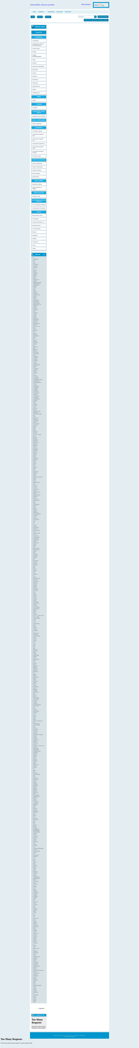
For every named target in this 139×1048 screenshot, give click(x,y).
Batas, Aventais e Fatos (37, 215)
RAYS (34, 807)
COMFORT (35, 390)
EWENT (34, 490)
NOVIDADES (60, 11)
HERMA (35, 551)
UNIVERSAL (35, 952)
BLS (34, 338)
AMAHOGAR (36, 279)
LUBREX (35, 640)
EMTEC (34, 474)
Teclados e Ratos (36, 48)
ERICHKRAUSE (36, 482)
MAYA (34, 664)
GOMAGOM (35, 538)
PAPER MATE (36, 748)
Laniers (34, 622)
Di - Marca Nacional (37, 434)
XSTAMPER (35, 995)
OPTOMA (35, 733)
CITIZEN (35, 375)
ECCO (34, 466)
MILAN (34, 678)
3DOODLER (35, 259)
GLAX (34, 531)
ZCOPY (34, 999)
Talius (34, 905)
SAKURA (35, 837)
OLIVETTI (35, 730)
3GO (34, 260)
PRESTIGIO (35, 785)
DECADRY (35, 424)
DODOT (35, 446)
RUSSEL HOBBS (36, 831)
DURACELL (35, 459)
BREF (34, 348)
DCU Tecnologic (36, 423)
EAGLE (34, 461)
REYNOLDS (35, 819)
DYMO (34, 460)
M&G (34, 645)
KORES (34, 609)
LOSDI (34, 637)
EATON (34, 463)
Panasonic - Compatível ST (38, 745)
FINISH (34, 505)
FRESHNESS (35, 512)
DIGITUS (35, 438)
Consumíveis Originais (37, 131)
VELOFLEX (35, 963)
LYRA (34, 644)
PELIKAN (35, 760)
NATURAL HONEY (37, 704)
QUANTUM (35, 803)
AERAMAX (35, 267)
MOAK (34, 685)
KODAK (35, 604)
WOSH (34, 986)
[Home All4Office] (42, 4)
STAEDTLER (35, 892)
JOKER (34, 594)
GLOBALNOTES (36, 533)
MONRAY (35, 690)
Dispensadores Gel (36, 225)
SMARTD (35, 875)
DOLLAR (35, 448)
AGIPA (34, 271)
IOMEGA (35, 588)
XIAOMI (35, 990)
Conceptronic (35, 393)
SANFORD (35, 841)
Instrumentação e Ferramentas (38, 208)
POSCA (34, 781)
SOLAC (34, 882)
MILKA (34, 679)
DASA (34, 416)
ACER (34, 263)
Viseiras (34, 248)
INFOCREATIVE (36, 578)
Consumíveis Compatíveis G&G (38, 139)
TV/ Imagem (34, 107)
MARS (34, 657)
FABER (34, 493)
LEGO (34, 625)
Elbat (34, 470)
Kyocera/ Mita (36, 616)
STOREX (35, 897)
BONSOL (35, 341)
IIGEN (34, 571)
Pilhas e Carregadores (37, 123)
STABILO (35, 890)
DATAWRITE (35, 420)
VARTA (34, 960)
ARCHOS (35, 296)
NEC (34, 707)
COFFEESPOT (36, 381)
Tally (34, 907)
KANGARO (35, 601)
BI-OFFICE (35, 330)
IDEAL (34, 568)
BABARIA (35, 318)
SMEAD (34, 879)
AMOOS (35, 286)
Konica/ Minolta (36, 607)
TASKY (34, 911)
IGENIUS (35, 570)
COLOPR (35, 385)
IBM (34, 567)
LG (34, 631)
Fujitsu (34, 516)
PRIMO (34, 790)
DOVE (34, 456)
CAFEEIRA (35, 356)
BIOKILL (35, 334)
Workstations (35, 69)
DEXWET (35, 433)
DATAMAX (35, 419)
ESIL (34, 483)
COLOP (34, 383)
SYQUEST (35, 904)
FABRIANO (35, 496)
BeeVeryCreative (36, 326)
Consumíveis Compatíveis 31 (38, 143)
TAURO (34, 912)
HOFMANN (35, 555)
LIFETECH (35, 634)
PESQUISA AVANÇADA (103, 16)
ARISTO (35, 298)
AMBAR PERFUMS (37, 282)
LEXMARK (35, 630)
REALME (35, 808)
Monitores (34, 63)
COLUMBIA (35, 387)
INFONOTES (35, 581)
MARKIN (35, 656)
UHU (34, 947)
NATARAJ (35, 703)
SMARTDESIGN (36, 877)
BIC (34, 331)
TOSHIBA (35, 930)
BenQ (34, 327)
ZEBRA (34, 1000)
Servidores (34, 76)
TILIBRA (35, 922)
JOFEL (34, 593)
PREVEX (35, 788)
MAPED (34, 653)
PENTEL (35, 762)
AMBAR (35, 281)
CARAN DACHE (36, 364)
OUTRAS (35, 737)
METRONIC (35, 671)
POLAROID (35, 778)
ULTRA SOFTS (36, 948)
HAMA (34, 545)
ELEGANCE (35, 471)
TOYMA (35, 934)
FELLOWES (35, 498)
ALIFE (34, 278)
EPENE (34, 478)
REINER (35, 810)
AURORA (35, 313)
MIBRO (34, 675)
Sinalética (34, 238)
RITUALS (35, 825)
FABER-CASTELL (36, 494)
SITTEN (34, 868)
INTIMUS (35, 586)
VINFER (35, 971)
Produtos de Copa (36, 196)
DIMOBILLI (35, 440)
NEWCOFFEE (36, 711)
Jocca (34, 592)
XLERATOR (35, 992)
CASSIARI (35, 372)
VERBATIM (35, 964)
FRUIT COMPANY (37, 514)
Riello (34, 822)
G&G (34, 520)
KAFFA (34, 600)
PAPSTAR (35, 753)
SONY (34, 885)
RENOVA (35, 812)
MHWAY (35, 674)
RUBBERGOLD (36, 829)
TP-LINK (35, 936)
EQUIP (34, 481)
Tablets (33, 59)
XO (34, 993)
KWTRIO (35, 614)
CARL (34, 367)
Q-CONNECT (36, 801)
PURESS (35, 800)
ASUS (34, 311)
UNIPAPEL (35, 951)
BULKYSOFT (36, 352)
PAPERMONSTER (37, 751)
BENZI (34, 329)
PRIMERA (35, 789)
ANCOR (35, 287)
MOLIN (34, 688)
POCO (34, 777)
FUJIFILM (35, 515)
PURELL (35, 799)
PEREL (34, 763)
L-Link (34, 619)
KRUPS (34, 611)
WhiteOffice (35, 979)
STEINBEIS (35, 896)
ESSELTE (35, 485)
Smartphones (35, 79)
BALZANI (35, 322)
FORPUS (35, 511)
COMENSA (35, 389)
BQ (34, 345)
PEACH (34, 757)
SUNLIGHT (35, 901)
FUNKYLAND (36, 519)
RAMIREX (35, 804)
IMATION (35, 574)
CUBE (34, 403)
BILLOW (35, 333)
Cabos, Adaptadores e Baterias (39, 204)
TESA (34, 919)
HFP (34, 552)
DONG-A (35, 452)
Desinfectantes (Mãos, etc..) (38, 222)
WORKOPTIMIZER (37, 985)
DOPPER (35, 453)
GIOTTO (35, 529)
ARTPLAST (35, 309)
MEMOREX (35, 666)
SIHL (34, 863)
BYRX (34, 355)
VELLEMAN (35, 962)
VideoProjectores (36, 92)
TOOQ (34, 927)
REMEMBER (35, 811)
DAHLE (34, 409)
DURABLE (35, 457)
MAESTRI (35, 649)
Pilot (34, 771)
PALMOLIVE (36, 740)
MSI (34, 693)
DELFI (34, 427)
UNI (34, 949)
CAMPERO (35, 357)
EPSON (34, 479)
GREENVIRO (36, 542)
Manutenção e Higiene (37, 184)
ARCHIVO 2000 (36, 294)
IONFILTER (35, 589)
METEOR (35, 670)
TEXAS (34, 921)
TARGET (35, 910)
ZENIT (34, 1001)
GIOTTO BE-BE (36, 530)
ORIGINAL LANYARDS (38, 734)
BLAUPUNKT (36, 335)
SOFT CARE (35, 881)
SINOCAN (35, 866)
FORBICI (35, 509)
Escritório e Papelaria (36, 170)
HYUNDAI (35, 564)
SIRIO (34, 867)
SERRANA (35, 856)
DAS (34, 415)
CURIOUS (35, 404)
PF (33, 768)
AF (33, 268)
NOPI (34, 718)
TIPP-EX (35, 923)
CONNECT (35, 394)
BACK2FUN (35, 320)
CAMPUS (35, 359)
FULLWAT (35, 518)
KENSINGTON (36, 603)
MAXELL (35, 663)
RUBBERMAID (36, 830)
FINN (34, 507)
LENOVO (35, 627)
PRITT (34, 793)
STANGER (35, 893)
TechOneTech (35, 918)
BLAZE (34, 337)
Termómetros (35, 241)
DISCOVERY (36, 442)
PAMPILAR (35, 742)
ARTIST (34, 307)
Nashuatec (35, 701)
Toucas (33, 245)
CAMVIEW (35, 360)
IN (33, 575)
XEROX (34, 989)
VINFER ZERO (36, 973)
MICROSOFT (36, 677)
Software (34, 89)
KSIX (34, 612)
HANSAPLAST (36, 548)
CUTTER (35, 405)
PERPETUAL (36, 764)
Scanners (34, 72)
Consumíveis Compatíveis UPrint (38, 147)
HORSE (34, 557)
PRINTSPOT (35, 792)
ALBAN (34, 276)
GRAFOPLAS (36, 540)
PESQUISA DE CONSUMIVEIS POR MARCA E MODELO (96, 20)
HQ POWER (35, 560)
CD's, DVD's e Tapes (36, 156)
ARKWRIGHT (36, 300)
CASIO (34, 371)
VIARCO (35, 967)
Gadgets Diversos (36, 86)
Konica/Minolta (36, 608)
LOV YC (35, 638)
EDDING (35, 467)
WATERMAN (35, 975)
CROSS (34, 401)
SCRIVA (35, 852)
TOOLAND (35, 925)
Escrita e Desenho (36, 173)
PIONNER (35, 773)
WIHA (34, 981)
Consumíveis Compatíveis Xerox (38, 135)
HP (34, 559)
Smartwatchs (35, 82)
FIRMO (34, 508)
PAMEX (34, 741)
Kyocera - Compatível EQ (38, 615)
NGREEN (35, 712)
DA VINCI (35, 408)
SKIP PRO (35, 871)
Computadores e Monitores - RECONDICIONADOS (38, 44)
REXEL (34, 815)
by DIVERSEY (36, 353)
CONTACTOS (68, 11)
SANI (34, 842)
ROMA (34, 826)
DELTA (34, 430)
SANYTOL (35, 845)
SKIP (34, 870)
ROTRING (35, 827)
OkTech (34, 727)
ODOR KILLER (36, 723)
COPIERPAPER (36, 398)
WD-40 (34, 977)
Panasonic (35, 744)
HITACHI (35, 553)
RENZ (34, 814)
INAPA (34, 577)
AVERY (34, 316)
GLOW (34, 534)
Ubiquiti (34, 945)
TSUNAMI (35, 942)
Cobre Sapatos (35, 218)
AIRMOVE (35, 272)
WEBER (34, 978)
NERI (34, 708)
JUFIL (34, 597)
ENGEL (34, 475)
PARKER (35, 755)
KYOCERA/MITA (36, 618)
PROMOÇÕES (51, 11)
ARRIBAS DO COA (37, 304)
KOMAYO (35, 605)
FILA (34, 501)
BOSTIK (35, 344)
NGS (34, 714)
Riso (34, 823)
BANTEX (35, 324)
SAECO (34, 834)
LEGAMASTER (36, 623)
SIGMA (34, 862)
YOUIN (34, 997)
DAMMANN (35, 412)
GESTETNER (36, 527)
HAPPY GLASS (36, 549)
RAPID (34, 805)
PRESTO (35, 786)
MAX (34, 662)
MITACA (35, 682)
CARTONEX (35, 368)
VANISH (35, 959)
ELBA (34, 468)
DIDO (34, 435)
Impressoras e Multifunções (38, 66)
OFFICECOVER (36, 725)
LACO (34, 620)
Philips (34, 770)
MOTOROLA (36, 692)
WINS (34, 982)
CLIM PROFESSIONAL (38, 379)
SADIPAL (35, 833)
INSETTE (35, 585)
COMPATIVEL (36, 392)
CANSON (35, 363)
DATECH (35, 422)
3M (34, 261)
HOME (34, 11)
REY (34, 816)
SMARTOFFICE (36, 878)
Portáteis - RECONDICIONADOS (36, 56)
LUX (34, 642)
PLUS (34, 775)
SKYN (34, 874)
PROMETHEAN (36, 796)
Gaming (34, 100)
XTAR (34, 996)
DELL (34, 429)
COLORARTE (36, 386)
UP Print (35, 953)
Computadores (35, 40)
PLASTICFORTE (36, 774)
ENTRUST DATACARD (37, 477)
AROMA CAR (36, 301)
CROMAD (35, 400)
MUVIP (34, 696)
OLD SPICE (35, 729)
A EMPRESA (41, 11)
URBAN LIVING (36, 956)
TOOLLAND (35, 926)
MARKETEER (36, 655)
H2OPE (34, 544)
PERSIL (34, 766)
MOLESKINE (36, 686)
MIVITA (34, 683)
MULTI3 (35, 694)
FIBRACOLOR (36, 500)
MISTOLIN (35, 681)
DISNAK (35, 444)
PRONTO (35, 797)
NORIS (34, 719)
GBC (34, 522)
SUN (34, 900)
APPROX (35, 292)
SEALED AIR (35, 855)
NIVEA (34, 715)
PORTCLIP (35, 779)
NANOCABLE (36, 697)
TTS (34, 944)
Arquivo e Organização (37, 163)
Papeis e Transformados (37, 166)
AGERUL (35, 270)
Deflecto (34, 426)
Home (33, 16)
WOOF (34, 984)
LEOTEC (35, 629)
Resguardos (35, 235)
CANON (35, 361)
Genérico (35, 526)
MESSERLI (48, 16)
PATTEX (35, 756)
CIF (34, 374)
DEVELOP (35, 431)
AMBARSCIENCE (36, 283)
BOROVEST (35, 342)
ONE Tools (35, 731)
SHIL (34, 860)
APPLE (34, 290)
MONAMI (35, 689)
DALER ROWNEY (37, 411)
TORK (34, 929)
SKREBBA (35, 873)
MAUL (34, 660)
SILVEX (34, 864)
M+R (34, 646)
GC (34, 523)
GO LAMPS (35, 535)
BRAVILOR (35, 346)
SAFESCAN (35, 836)
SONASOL (35, 884)
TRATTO (35, 937)
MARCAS (40, 16)
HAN (34, 546)
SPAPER (35, 886)
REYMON (35, 818)
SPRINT (34, 889)
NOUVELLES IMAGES (37, 720)
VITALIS (35, 974)
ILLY (34, 572)
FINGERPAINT (36, 504)
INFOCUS (35, 579)
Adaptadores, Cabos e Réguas (38, 116)
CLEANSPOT (36, 378)
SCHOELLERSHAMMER (38, 848)
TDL (34, 916)
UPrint (34, 955)
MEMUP (35, 667)
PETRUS (35, 767)
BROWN (35, 350)
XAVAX (34, 988)
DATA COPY (35, 418)
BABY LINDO (36, 319)
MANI (34, 652)
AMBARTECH (36, 285)
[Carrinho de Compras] (95, 5)
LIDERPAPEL (36, 633)
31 (33, 257)
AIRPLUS (35, 274)
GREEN (34, 541)
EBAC (34, 464)
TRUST (34, 941)
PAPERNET (35, 752)
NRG (34, 722)
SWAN (34, 903)
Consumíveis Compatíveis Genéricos (38, 152)
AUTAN (34, 315)
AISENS (34, 275)
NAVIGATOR (36, 705)
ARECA (34, 297)
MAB (34, 648)
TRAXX (34, 938)
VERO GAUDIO (36, 966)
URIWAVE (35, 958)
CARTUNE (35, 370)
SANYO (34, 844)
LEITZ (34, 626)
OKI (34, 726)
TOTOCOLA (35, 933)
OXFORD (35, 738)
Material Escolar (35, 176)
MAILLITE (35, 651)
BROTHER (35, 349)
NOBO (34, 716)
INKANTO (35, 583)
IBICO (34, 566)
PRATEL (35, 782)
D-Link (34, 407)
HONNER (35, 556)
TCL (34, 914)
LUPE (34, 641)
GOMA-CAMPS (36, 537)
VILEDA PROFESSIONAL (38, 970)
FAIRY (34, 497)
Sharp (34, 859)
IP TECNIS (35, 590)
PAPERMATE (36, 749)
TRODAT (35, 940)
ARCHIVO (35, 293)
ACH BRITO (35, 264)
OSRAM (35, 736)
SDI (34, 853)
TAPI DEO (35, 908)
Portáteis (34, 51)
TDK (34, 915)
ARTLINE (35, 308)
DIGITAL (35, 437)
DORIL (34, 455)
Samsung (35, 838)
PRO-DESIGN (36, 794)
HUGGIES (35, 563)
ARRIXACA (35, 305)
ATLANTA (35, 312)
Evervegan (35, 486)
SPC (34, 888)
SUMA (34, 899)
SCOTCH (35, 849)
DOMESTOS (35, 449)
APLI (34, 289)
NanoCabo (35, 700)
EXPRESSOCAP (36, 492)
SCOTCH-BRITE (36, 851)
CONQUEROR (36, 396)
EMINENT (35, 472)
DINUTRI (35, 441)
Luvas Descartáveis (36, 228)
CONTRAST (35, 397)
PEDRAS (35, 759)
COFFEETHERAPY (37, 382)
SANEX (34, 840)
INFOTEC (35, 582)
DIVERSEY (35, 445)
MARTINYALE (36, 659)
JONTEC (35, 596)
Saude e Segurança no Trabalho (37, 188)
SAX (34, 847)
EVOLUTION (36, 489)
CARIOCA (35, 366)
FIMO (34, 503)
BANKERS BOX (36, 323)
